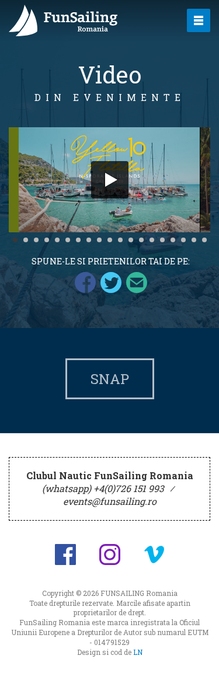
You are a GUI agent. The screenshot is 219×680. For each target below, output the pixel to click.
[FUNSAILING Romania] (87, 20)
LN (137, 652)
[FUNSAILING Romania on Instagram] (109, 554)
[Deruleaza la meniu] (196, 657)
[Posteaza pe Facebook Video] (85, 282)
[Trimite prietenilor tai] (136, 282)
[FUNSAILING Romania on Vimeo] (154, 554)
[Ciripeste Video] (110, 282)
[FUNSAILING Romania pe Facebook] (65, 554)
